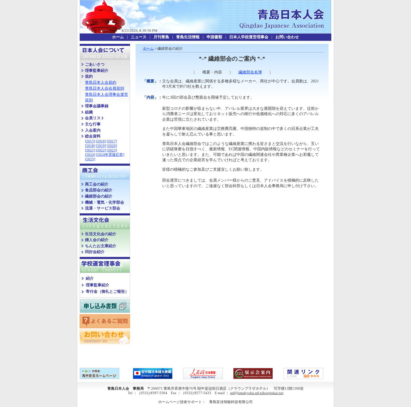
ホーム (148, 48)
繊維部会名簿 (250, 72)
